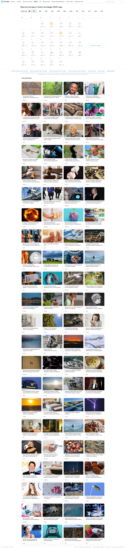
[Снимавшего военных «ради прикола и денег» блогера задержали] (73, 492)
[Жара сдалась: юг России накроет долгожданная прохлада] (94, 134)
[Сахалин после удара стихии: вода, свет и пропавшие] (31, 302)
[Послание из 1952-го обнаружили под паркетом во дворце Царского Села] (31, 92)
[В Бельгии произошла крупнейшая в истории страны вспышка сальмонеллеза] (52, 218)
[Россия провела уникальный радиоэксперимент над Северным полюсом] (94, 260)
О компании (6, 547)
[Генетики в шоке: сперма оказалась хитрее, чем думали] (52, 366)
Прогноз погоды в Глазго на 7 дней (57, 71)
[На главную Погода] (6, 1)
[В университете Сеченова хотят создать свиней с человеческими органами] (73, 113)
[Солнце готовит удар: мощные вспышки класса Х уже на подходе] (31, 218)
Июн (64, 11)
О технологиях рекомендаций (97, 547)
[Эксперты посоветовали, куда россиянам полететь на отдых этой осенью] (94, 218)
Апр (52, 11)
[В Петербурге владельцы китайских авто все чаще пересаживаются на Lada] (73, 324)
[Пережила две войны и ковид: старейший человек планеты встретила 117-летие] (73, 134)
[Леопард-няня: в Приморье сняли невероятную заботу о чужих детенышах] (52, 92)
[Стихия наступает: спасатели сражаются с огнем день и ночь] (73, 345)
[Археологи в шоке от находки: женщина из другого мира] (31, 155)
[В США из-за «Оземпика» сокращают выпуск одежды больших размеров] (94, 92)
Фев (40, 11)
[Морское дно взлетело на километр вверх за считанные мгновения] (73, 239)
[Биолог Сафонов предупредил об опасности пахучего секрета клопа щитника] (94, 324)
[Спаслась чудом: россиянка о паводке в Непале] (52, 302)
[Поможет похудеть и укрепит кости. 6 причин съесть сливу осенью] (94, 113)
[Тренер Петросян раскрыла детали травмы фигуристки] (31, 535)
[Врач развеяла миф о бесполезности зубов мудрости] (31, 513)
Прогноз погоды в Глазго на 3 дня (19, 71)
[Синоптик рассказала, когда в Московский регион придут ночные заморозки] (52, 513)
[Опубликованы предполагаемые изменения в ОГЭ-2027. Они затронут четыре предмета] (94, 535)
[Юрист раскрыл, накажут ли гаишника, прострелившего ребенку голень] (52, 176)
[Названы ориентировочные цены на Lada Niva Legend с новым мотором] (73, 387)
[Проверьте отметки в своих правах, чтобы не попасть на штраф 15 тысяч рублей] (31, 281)
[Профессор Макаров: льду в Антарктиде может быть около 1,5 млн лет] (52, 387)
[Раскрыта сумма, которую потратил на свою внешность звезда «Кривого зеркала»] (73, 92)
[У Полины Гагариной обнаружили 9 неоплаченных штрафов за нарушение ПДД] (94, 197)
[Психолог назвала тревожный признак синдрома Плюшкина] (94, 176)
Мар (46, 11)
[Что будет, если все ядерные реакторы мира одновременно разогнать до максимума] (52, 429)
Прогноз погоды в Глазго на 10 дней (77, 71)
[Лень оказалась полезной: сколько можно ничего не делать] (31, 176)
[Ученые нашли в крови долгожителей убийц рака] (52, 155)
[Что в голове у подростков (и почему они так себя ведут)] (52, 113)
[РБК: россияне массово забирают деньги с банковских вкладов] (73, 218)
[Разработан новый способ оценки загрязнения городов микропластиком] (94, 450)
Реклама (11, 547)
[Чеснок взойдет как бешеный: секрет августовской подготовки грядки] (73, 176)
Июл (70, 11)
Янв (34, 11)
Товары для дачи (111, 71)
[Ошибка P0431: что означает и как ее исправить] (52, 535)
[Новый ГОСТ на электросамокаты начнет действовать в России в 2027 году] (52, 345)
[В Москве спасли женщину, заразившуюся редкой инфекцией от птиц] (52, 450)
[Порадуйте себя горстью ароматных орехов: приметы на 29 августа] (94, 239)
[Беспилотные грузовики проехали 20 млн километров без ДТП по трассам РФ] (73, 535)
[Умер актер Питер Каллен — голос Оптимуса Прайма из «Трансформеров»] (31, 471)
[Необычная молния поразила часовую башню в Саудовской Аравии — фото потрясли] (94, 408)
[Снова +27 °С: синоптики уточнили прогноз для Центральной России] (52, 324)
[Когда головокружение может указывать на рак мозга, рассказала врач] (73, 197)
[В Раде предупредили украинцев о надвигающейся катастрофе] (94, 492)
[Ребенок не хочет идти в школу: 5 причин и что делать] (73, 302)
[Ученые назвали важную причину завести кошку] (52, 134)
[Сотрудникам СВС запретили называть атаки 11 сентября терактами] (73, 471)
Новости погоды (92, 71)
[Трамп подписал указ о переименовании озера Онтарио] (73, 513)
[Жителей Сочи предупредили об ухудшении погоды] (31, 345)
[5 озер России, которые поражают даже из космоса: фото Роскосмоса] (73, 155)
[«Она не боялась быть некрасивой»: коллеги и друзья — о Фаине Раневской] (94, 302)
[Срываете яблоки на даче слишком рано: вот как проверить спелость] (94, 155)
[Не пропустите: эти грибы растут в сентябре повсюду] (73, 260)
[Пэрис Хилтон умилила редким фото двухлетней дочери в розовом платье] (31, 450)
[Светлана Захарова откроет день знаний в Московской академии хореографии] (94, 513)
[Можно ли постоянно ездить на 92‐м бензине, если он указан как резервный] (31, 239)
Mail (2, 547)
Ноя (95, 11)
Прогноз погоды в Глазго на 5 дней (38, 71)
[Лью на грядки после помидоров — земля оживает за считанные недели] (94, 281)
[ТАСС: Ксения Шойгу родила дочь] (52, 239)
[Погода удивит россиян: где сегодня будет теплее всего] (52, 260)
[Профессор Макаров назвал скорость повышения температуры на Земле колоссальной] (31, 408)
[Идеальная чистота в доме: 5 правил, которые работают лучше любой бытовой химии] (31, 429)
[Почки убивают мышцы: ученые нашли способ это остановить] (31, 387)
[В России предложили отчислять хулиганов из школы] (52, 197)
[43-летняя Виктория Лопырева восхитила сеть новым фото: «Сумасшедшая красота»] (94, 387)
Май (58, 11)
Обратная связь (108, 547)
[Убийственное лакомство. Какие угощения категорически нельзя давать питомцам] (31, 113)
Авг (77, 11)
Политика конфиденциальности (85, 547)
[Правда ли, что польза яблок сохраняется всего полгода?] (73, 450)
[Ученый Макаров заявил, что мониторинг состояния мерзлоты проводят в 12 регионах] (94, 345)
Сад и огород (101, 71)
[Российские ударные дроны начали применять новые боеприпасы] (73, 281)
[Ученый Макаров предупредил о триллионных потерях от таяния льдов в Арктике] (73, 429)
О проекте (76, 547)
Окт (89, 11)
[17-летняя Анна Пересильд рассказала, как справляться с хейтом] (31, 492)
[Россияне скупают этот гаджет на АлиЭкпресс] (52, 492)
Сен (83, 11)
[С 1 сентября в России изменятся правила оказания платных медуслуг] (52, 471)
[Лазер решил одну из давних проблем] (73, 408)
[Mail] (2, 1)
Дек (102, 11)
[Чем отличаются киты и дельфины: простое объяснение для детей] (52, 281)
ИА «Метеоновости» (121, 547)
